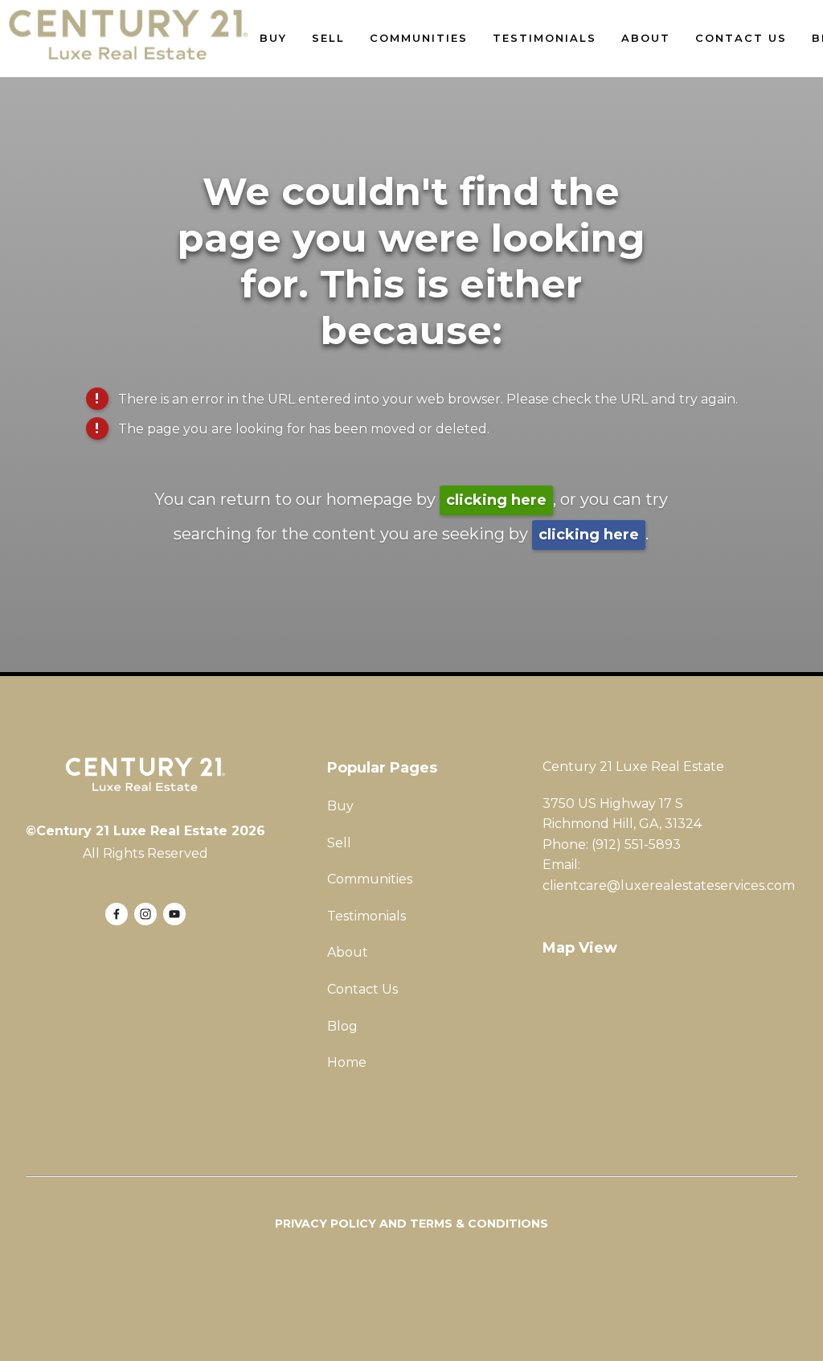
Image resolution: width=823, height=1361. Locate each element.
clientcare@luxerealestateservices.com (669, 885)
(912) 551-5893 (636, 844)
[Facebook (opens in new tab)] (116, 914)
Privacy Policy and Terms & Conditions (411, 1223)
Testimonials (544, 37)
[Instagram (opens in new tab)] (145, 914)
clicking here (496, 500)
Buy (273, 37)
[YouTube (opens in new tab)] (174, 914)
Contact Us (741, 37)
